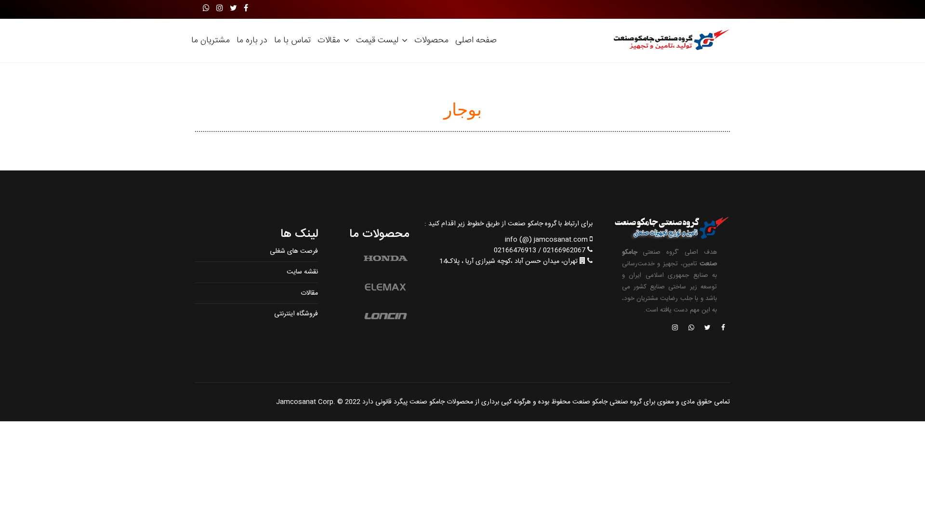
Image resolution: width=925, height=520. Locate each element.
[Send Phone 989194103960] (692, 328)
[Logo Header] (668, 40)
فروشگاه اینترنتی (296, 314)
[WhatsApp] (206, 8)
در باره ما (252, 40)
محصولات (431, 40)
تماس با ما (292, 40)
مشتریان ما (210, 40)
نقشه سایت (302, 272)
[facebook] (246, 8)
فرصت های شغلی (294, 251)
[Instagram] (219, 8)
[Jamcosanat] (722, 328)
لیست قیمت (377, 40)
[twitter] (233, 8)
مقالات (328, 40)
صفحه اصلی (476, 40)
